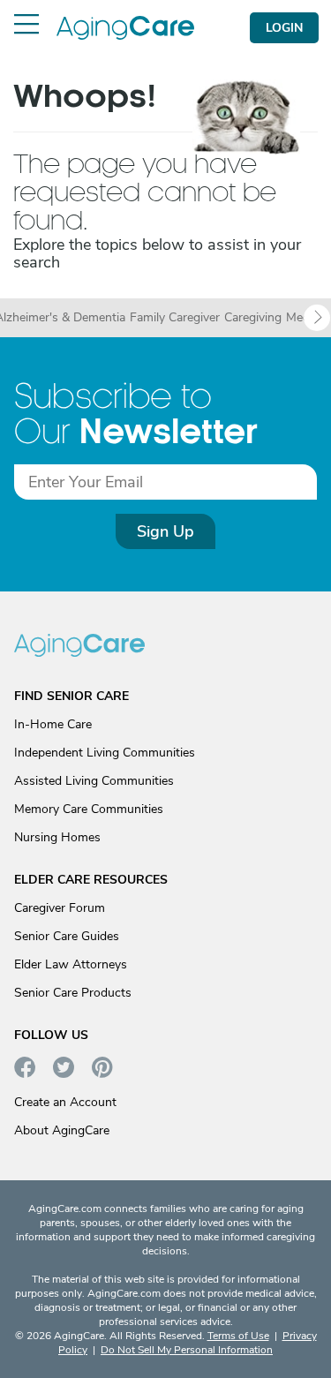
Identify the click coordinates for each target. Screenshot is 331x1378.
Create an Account (65, 1102)
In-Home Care (53, 724)
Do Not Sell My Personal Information (187, 1350)
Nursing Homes (57, 837)
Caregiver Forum (59, 908)
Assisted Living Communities (94, 780)
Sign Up (165, 531)
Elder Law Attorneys (70, 964)
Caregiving (253, 318)
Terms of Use (238, 1336)
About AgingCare (61, 1130)
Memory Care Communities (88, 809)
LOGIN (284, 27)
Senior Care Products (73, 992)
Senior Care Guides (66, 936)
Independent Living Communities (104, 752)
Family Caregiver (175, 318)
